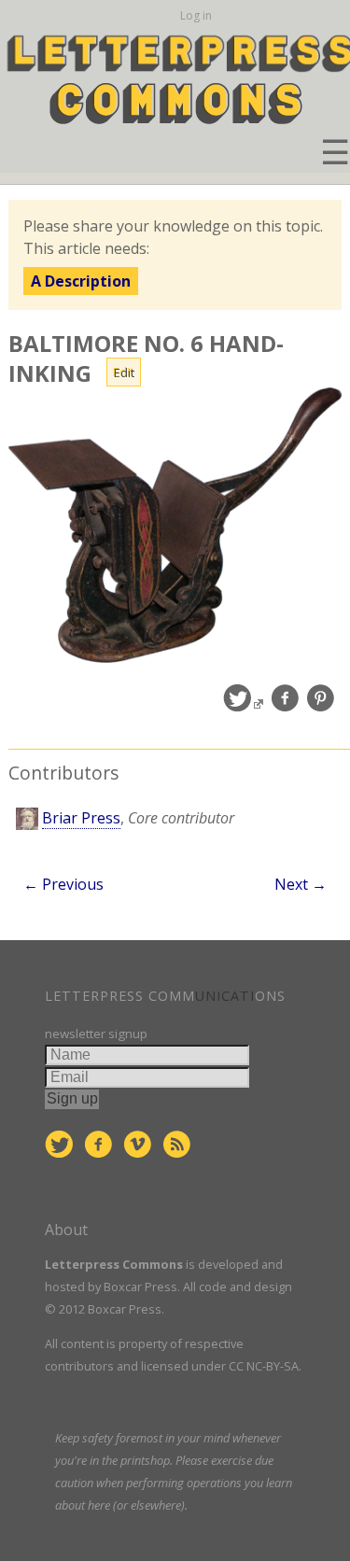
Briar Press (81, 818)
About (66, 1229)
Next (300, 884)
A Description (81, 281)
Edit (124, 372)
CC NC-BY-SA (264, 1365)
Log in (196, 15)
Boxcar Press (140, 1286)
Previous (63, 884)
